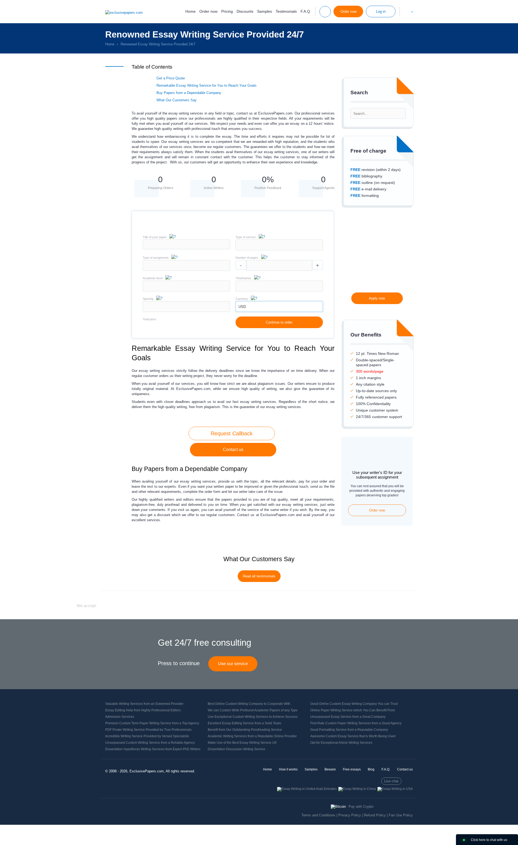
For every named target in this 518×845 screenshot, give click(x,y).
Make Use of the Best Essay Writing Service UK (242, 743)
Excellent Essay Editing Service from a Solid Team (244, 723)
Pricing (227, 11)
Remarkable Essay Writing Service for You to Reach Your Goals (206, 85)
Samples (264, 11)
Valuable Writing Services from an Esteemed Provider (144, 704)
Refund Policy (375, 815)
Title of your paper (154, 237)
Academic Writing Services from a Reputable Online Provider (252, 736)
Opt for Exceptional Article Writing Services (341, 743)
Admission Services (119, 717)
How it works (288, 769)
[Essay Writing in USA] (395, 789)
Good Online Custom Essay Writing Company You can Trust (354, 704)
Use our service (233, 663)
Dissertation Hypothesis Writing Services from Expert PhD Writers (152, 749)
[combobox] (279, 249)
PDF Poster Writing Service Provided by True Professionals (148, 730)
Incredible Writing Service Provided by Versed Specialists (147, 736)
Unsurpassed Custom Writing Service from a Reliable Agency (150, 743)
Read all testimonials (259, 576)
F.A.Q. (306, 11)
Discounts (245, 11)
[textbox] (279, 245)
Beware (330, 769)
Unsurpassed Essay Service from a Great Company (348, 717)
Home (190, 11)
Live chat (391, 781)
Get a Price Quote (170, 78)
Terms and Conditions (318, 815)
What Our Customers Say (176, 100)
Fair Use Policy (401, 815)
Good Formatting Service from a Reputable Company (349, 730)
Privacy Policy (349, 815)
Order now (208, 11)
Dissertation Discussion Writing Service (236, 749)
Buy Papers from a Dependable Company (188, 93)
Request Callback (232, 433)
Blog (371, 769)
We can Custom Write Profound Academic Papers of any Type (253, 710)
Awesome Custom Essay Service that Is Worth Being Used (353, 736)
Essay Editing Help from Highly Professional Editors (143, 710)
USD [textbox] (242, 307)
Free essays (352, 769)
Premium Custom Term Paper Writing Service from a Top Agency (152, 723)
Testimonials (286, 11)
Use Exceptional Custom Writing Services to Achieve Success (253, 717)
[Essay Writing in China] (357, 789)
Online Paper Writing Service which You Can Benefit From (352, 710)
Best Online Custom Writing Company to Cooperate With (249, 704)
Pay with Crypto (361, 806)
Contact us (233, 449)
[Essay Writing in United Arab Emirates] (307, 789)
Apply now (377, 298)
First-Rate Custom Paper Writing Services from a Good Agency (355, 723)
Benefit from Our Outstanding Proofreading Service (245, 730)
